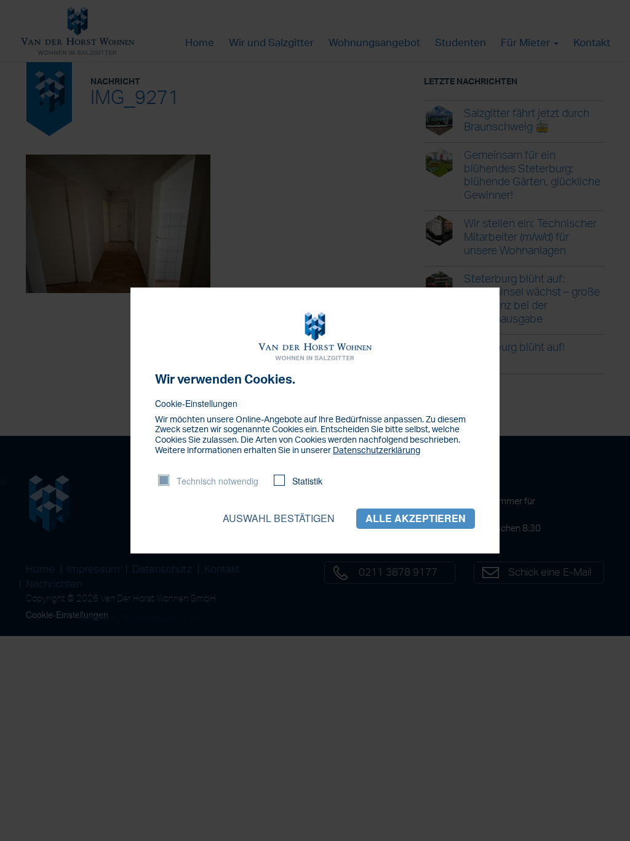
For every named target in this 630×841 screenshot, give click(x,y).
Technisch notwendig (217, 481)
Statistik (307, 481)
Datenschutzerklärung (376, 450)
